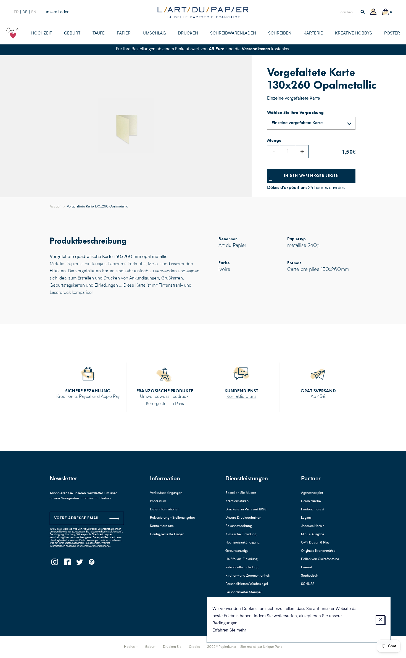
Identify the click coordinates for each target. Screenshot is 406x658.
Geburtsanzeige (237, 551)
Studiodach (309, 575)
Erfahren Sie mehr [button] (229, 630)
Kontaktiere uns (241, 397)
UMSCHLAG (154, 33)
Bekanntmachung (238, 526)
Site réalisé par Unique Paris (261, 647)
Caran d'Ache (311, 501)
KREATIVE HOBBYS (353, 33)
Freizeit (306, 567)
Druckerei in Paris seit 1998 (246, 509)
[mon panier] (385, 12)
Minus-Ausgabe (312, 534)
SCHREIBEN (279, 33)
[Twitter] (79, 563)
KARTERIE (313, 33)
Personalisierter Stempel (243, 592)
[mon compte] (373, 12)
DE (24, 12)
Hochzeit (131, 647)
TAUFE (99, 33)
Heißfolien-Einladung (241, 559)
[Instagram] (54, 563)
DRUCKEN (188, 33)
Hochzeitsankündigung (242, 542)
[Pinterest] (92, 563)
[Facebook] (67, 563)
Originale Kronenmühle (318, 551)
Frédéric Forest (312, 509)
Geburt (150, 647)
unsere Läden (57, 12)
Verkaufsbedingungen (166, 493)
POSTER (392, 33)
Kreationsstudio (237, 501)
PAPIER (124, 33)
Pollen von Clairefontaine (320, 559)
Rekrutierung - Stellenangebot (172, 518)
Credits (194, 647)
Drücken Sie (172, 647)
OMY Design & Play (315, 542)
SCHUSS (307, 584)
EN (33, 12)
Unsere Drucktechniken (243, 518)
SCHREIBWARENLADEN (233, 33)
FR (16, 12)
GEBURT (72, 33)
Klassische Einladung (240, 534)
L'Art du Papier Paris (203, 12)
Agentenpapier (312, 493)
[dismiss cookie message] (380, 620)
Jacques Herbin (313, 526)
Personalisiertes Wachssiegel (246, 584)
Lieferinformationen (165, 509)
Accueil (55, 206)
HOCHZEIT (41, 33)
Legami (306, 518)
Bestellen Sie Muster (240, 493)
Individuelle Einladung (241, 567)
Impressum (158, 501)
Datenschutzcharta (99, 546)
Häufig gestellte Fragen (167, 534)
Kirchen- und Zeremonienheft (247, 575)
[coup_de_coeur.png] (12, 33)
